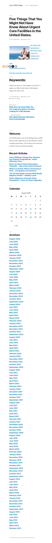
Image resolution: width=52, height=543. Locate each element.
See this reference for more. (17, 68)
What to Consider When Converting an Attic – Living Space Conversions (25, 170)
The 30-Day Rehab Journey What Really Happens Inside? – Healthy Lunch (25, 174)
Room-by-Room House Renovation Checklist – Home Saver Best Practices (25, 165)
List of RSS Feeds (16, 5)
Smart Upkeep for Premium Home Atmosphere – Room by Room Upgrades (25, 179)
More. (11, 63)
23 (40, 213)
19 (21, 213)
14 (30, 209)
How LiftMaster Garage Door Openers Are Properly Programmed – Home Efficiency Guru (24, 159)
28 (31, 217)
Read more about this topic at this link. (20, 73)
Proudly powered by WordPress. (26, 537)
